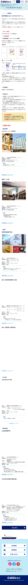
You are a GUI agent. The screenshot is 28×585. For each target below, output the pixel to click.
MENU (26, 1)
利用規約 (12, 569)
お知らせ (15, 4)
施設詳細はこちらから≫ (7, 174)
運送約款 (8, 569)
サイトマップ (19, 571)
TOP (2, 4)
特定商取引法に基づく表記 (11, 571)
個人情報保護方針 (18, 569)
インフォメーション (8, 4)
